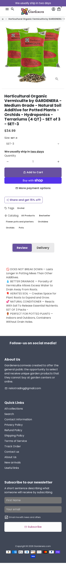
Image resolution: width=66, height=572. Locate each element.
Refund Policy (13, 430)
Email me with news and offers (25, 517)
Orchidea (43, 221)
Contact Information (18, 419)
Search (9, 414)
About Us (10, 457)
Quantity (10, 156)
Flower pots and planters (20, 221)
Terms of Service (15, 441)
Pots (21, 227)
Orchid (20, 208)
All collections (13, 409)
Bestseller (44, 215)
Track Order (12, 446)
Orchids (10, 227)
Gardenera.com (42, 546)
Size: (10, 138)
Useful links (11, 468)
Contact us (11, 452)
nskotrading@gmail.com (23, 388)
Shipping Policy (14, 436)
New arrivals (12, 462)
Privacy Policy (13, 425)
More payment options (35, 188)
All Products (28, 215)
